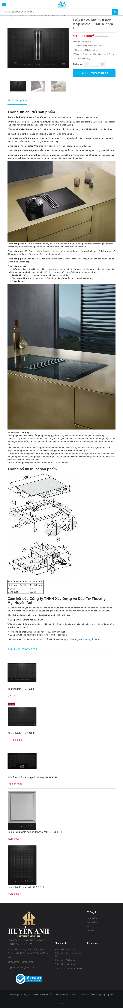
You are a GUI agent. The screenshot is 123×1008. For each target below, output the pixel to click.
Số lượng (77, 64)
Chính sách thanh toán (65, 949)
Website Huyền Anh (89, 639)
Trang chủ (92, 918)
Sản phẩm (92, 922)
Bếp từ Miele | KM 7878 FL (22, 733)
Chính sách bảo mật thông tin (68, 968)
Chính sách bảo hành (64, 964)
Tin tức (90, 930)
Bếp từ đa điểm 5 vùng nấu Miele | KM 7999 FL (33, 777)
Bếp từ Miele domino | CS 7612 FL (26, 887)
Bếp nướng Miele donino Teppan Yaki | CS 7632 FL (35, 832)
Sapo (61, 1003)
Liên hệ (90, 926)
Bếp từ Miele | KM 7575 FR (22, 689)
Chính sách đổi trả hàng (65, 960)
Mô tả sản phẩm (17, 100)
